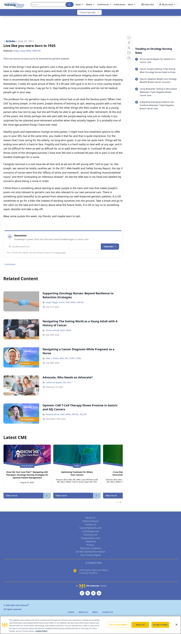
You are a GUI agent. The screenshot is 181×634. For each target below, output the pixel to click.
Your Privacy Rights (90, 555)
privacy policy (60, 252)
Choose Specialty (87, 12)
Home (71, 612)
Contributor (10, 264)
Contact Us (90, 524)
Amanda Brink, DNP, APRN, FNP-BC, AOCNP (66, 414)
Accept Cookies (160, 624)
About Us (90, 517)
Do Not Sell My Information (90, 551)
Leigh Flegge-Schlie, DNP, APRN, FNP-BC (65, 302)
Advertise (91, 541)
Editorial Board (91, 521)
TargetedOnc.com (90, 538)
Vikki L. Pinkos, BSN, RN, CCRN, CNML (63, 358)
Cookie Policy (41, 631)
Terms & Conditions (90, 548)
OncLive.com (90, 534)
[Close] (176, 625)
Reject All (140, 624)
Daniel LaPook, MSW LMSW (58, 330)
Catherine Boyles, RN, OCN (58, 382)
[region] (90, 625)
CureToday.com (90, 531)
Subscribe (108, 246)
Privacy (90, 544)
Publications (120, 4)
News (78, 4)
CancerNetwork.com (90, 527)
